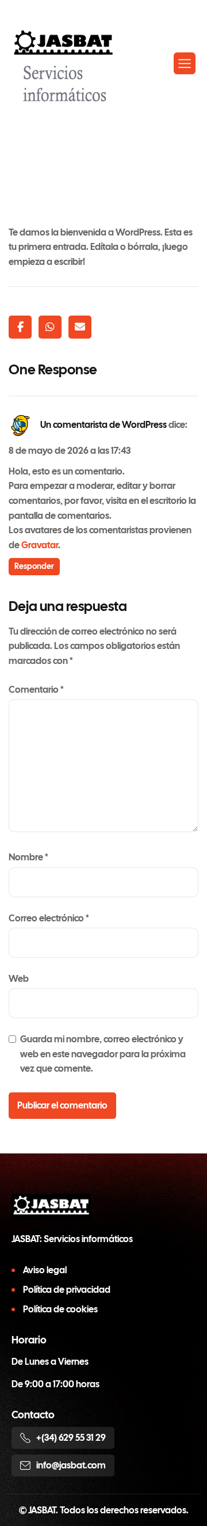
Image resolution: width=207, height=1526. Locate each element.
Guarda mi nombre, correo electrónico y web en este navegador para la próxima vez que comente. (103, 1054)
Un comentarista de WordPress (103, 425)
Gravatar (39, 545)
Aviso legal (45, 1270)
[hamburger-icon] (184, 63)
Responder (34, 566)
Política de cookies (60, 1309)
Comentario (36, 690)
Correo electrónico (49, 918)
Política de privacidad (66, 1290)
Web (19, 979)
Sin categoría (162, 134)
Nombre (28, 857)
